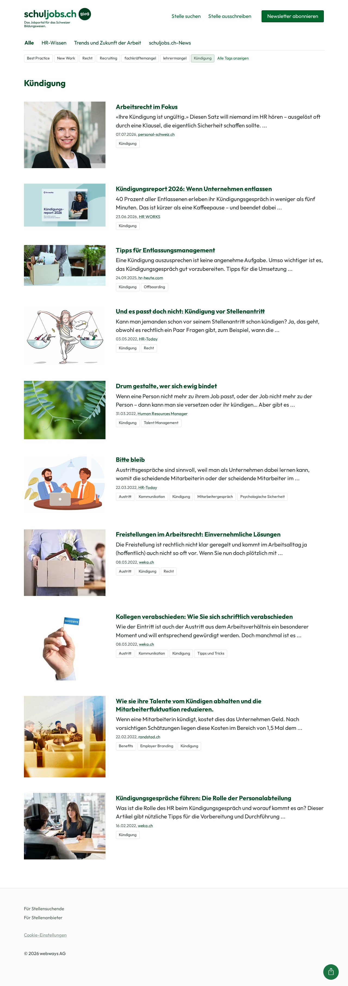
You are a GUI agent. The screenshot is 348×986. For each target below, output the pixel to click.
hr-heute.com (150, 277)
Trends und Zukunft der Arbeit (107, 42)
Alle (29, 42)
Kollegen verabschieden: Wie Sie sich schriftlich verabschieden (204, 616)
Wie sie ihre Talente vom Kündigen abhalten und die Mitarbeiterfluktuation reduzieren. (189, 705)
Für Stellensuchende (44, 908)
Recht (87, 58)
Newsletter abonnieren (292, 16)
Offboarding (154, 286)
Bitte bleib (130, 459)
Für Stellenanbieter (43, 917)
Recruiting (108, 58)
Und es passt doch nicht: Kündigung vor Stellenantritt (190, 311)
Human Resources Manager (163, 413)
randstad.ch (149, 736)
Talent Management (161, 422)
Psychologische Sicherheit (262, 496)
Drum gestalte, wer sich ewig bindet (166, 386)
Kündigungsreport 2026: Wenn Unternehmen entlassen (194, 189)
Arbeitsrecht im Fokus (147, 107)
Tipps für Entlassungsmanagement (165, 250)
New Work (66, 58)
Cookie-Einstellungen (45, 935)
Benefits (126, 745)
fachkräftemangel (140, 58)
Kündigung (203, 58)
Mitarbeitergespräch (215, 496)
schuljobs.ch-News (170, 42)
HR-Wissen (54, 42)
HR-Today (148, 338)
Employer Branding (156, 745)
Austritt (125, 496)
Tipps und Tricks (210, 653)
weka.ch (146, 562)
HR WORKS (149, 216)
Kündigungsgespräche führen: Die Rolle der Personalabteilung (203, 798)
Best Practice (38, 58)
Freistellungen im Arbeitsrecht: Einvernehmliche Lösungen (198, 534)
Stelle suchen (186, 16)
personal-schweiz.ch (156, 134)
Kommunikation (152, 496)
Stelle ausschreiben (229, 16)
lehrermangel (175, 58)
